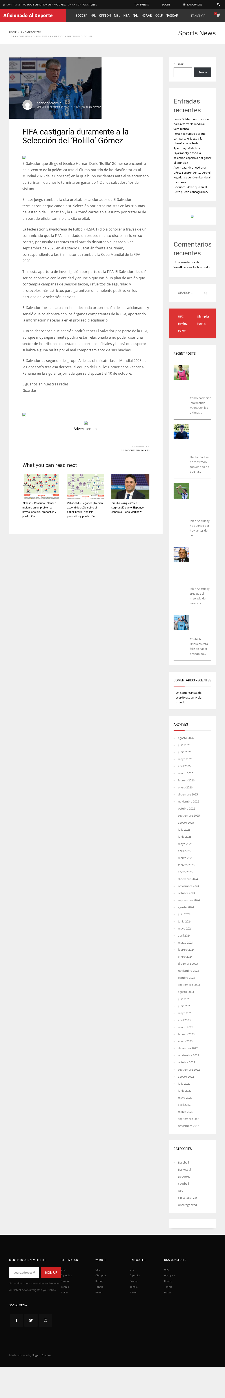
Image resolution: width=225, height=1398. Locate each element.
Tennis (201, 323)
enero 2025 (185, 872)
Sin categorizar (98, 107)
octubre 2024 (186, 893)
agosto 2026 (186, 738)
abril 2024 (184, 935)
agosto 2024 (186, 907)
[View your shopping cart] (218, 15)
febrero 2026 (186, 780)
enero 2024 (185, 957)
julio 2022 (184, 1084)
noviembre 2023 (188, 971)
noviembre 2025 (188, 801)
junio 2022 (184, 1091)
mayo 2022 (185, 1098)
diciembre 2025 (188, 794)
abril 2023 (184, 1020)
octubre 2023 (186, 978)
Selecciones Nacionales (135, 450)
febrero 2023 (186, 1034)
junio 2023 (184, 1006)
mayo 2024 (185, 928)
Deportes (184, 1176)
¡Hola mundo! (201, 267)
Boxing (182, 323)
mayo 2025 (185, 844)
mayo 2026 (185, 759)
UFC (180, 316)
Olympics (203, 316)
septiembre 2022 (189, 1069)
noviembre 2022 (188, 1055)
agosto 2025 (186, 822)
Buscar (178, 64)
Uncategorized (187, 1205)
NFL (180, 1191)
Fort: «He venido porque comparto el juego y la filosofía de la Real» (189, 138)
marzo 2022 (185, 1112)
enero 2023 (185, 1041)
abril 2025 (184, 851)
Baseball (183, 1162)
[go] (205, 293)
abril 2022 (184, 1105)
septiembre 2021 (189, 1119)
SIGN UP (51, 1272)
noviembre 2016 (188, 1126)
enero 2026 (185, 787)
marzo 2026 (185, 773)
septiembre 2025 (189, 815)
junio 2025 (184, 837)
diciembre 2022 (188, 1048)
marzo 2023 (185, 1027)
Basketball (184, 1169)
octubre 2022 (186, 1062)
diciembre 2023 (188, 964)
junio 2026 (184, 752)
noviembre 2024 (188, 886)
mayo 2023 (185, 1013)
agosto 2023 (186, 992)
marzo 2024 (185, 942)
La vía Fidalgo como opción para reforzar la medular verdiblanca (191, 124)
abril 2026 (184, 766)
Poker (182, 330)
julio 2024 (184, 914)
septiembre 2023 (189, 985)
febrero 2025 (186, 865)
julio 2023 (184, 999)
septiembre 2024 (189, 900)
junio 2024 (184, 921)
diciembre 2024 (188, 879)
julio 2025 (184, 830)
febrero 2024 (186, 949)
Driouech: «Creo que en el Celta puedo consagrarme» (203, 624)
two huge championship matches (43, 4)
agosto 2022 (186, 1076)
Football (183, 1184)
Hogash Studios (41, 1355)
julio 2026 (184, 745)
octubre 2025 (186, 808)
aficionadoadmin (49, 103)
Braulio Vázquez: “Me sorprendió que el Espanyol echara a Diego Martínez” (127, 508)
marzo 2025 (185, 858)
